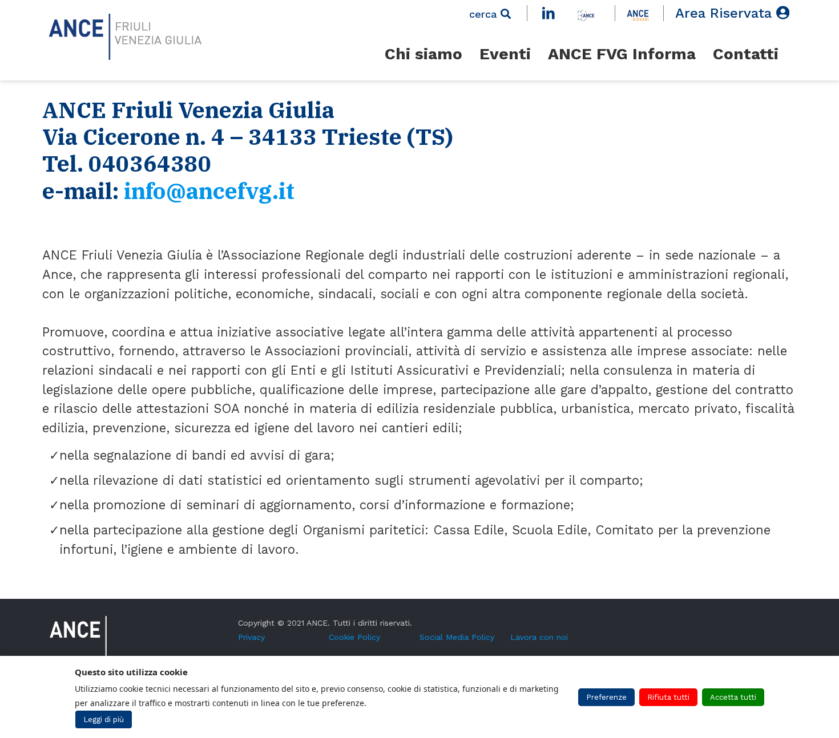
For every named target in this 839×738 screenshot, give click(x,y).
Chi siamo (423, 53)
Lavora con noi (539, 637)
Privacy (251, 637)
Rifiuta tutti (668, 697)
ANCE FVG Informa (622, 53)
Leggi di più (103, 719)
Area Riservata (725, 13)
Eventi (505, 53)
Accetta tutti (733, 697)
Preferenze (606, 697)
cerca (485, 14)
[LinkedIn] (551, 13)
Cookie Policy (354, 637)
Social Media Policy (457, 637)
